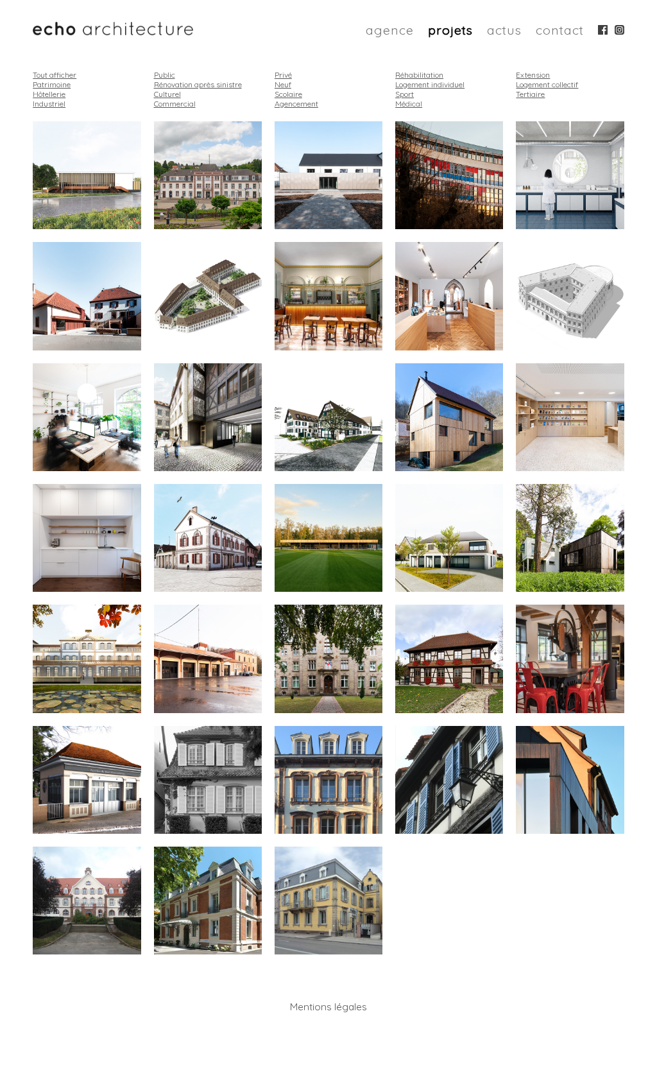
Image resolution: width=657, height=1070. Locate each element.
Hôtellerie (49, 94)
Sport (404, 94)
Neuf (283, 84)
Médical (408, 103)
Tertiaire (530, 94)
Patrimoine (52, 84)
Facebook (603, 30)
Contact (560, 30)
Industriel (49, 103)
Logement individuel (430, 84)
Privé (283, 75)
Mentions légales (328, 1007)
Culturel (167, 94)
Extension (533, 75)
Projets (450, 30)
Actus (504, 30)
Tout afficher (54, 75)
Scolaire (288, 94)
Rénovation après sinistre (198, 84)
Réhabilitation (419, 75)
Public (164, 75)
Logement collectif (547, 84)
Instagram (619, 30)
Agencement (296, 103)
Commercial (175, 103)
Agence (390, 30)
